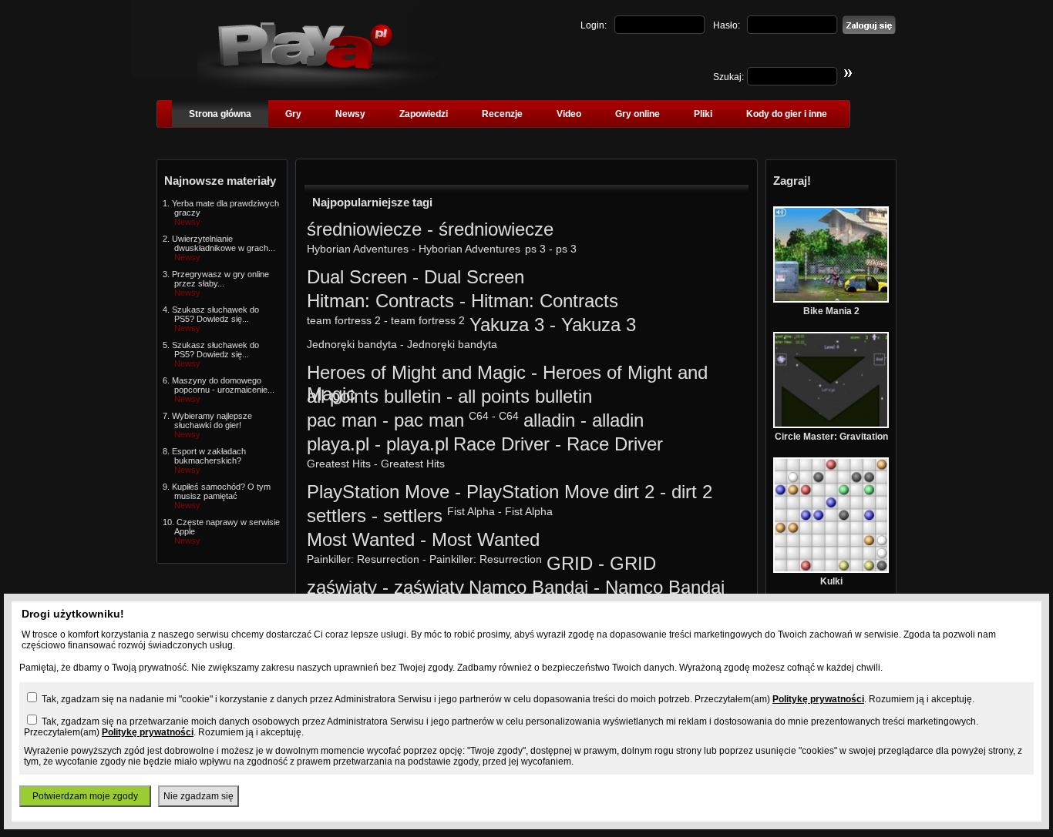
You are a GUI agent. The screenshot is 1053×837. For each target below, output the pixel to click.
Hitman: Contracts (380, 300)
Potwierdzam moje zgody (85, 796)
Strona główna (220, 114)
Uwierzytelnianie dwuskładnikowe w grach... (223, 243)
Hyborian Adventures (358, 249)
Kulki (831, 581)
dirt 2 (634, 491)
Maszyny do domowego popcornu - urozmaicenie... (223, 385)
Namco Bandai (528, 587)
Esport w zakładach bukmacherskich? (209, 456)
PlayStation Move (378, 491)
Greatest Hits (339, 463)
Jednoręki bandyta (352, 344)
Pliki (703, 114)
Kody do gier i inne (786, 114)
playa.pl (338, 444)
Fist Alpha (471, 511)
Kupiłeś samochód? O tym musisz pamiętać (221, 491)
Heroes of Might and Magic (416, 372)
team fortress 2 (344, 320)
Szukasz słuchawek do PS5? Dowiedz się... (215, 314)
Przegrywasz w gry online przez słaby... (220, 279)
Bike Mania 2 (831, 311)
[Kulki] (831, 569)
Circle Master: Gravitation (831, 436)
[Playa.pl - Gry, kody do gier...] (318, 85)
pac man (342, 420)
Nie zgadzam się (198, 796)
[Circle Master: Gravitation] (831, 425)
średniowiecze (364, 229)
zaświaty (342, 587)
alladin (549, 420)
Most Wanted (361, 539)
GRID (570, 563)
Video (569, 114)
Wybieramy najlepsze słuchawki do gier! (212, 420)
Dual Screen (357, 276)
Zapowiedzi (423, 114)
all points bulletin (374, 396)
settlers (336, 515)
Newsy (350, 114)
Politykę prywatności (818, 699)
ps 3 (535, 249)
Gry (293, 114)
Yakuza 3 (506, 324)
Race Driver (501, 444)
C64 (479, 416)
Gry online (637, 114)
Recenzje (502, 114)
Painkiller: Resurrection (363, 559)
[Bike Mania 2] (831, 299)
